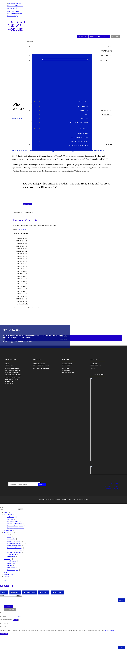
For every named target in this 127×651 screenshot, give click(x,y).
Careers (114, 483)
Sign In (106, 36)
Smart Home (9, 381)
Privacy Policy (112, 488)
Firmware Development (79, 141)
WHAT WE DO (106, 51)
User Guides (66, 370)
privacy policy (109, 630)
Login (5, 580)
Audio (7, 364)
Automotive (9, 366)
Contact (6, 576)
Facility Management (12, 372)
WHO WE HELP (106, 60)
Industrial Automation (13, 375)
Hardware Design (81, 133)
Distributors (106, 110)
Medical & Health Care (12, 377)
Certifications (67, 364)
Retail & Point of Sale (14, 552)
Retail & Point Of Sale (12, 379)
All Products (83, 106)
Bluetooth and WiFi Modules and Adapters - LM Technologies (15, 14)
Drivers (9, 565)
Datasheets (66, 366)
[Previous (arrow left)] (0, 507)
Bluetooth (84, 110)
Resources (107, 115)
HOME (109, 46)
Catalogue (94, 364)
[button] (30, 41)
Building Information (12, 368)
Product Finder (95, 36)
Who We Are (106, 56)
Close (121, 600)
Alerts (109, 144)
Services (10, 519)
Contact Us (82, 36)
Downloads (66, 368)
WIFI (86, 114)
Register (115, 36)
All (8, 535)
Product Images (12, 570)
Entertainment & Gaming (13, 370)
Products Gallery (68, 372)
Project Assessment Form (78, 145)
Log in (15, 619)
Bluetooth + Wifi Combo (79, 122)
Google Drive (22, 229)
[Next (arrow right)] (2, 507)
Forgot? (20, 616)
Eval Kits (84, 118)
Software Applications (79, 137)
